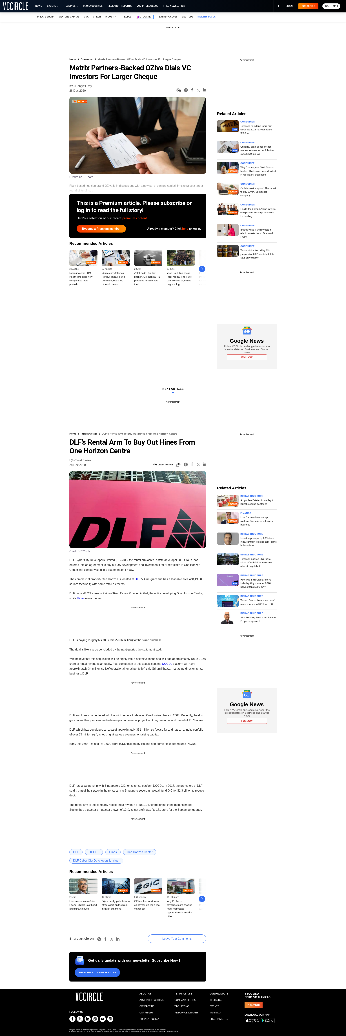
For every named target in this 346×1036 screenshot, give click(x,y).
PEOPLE (127, 17)
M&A (86, 17)
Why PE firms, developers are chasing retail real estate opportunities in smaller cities (179, 909)
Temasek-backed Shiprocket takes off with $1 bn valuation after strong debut (256, 562)
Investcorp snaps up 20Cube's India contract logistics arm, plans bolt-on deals (258, 542)
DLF (137, 579)
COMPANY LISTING (185, 1000)
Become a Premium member (101, 228)
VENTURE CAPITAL (69, 17)
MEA (335, 6)
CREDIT (97, 17)
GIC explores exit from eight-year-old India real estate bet (147, 905)
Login (289, 6)
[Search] (278, 6)
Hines (81, 598)
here (185, 228)
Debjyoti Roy (83, 85)
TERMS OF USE (183, 993)
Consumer (87, 59)
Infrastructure (89, 433)
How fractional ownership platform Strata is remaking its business (256, 521)
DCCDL (167, 663)
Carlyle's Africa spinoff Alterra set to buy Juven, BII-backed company (258, 192)
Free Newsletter (174, 6)
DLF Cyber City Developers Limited (96, 860)
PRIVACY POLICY (149, 1019)
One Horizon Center (139, 852)
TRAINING (215, 1012)
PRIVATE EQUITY (46, 17)
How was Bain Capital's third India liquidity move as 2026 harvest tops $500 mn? (255, 583)
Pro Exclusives (93, 6)
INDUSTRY (111, 17)
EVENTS (214, 1006)
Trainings (69, 6)
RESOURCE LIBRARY (186, 1012)
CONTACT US (146, 1006)
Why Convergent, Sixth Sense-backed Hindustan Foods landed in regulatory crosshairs (258, 171)
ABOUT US (145, 993)
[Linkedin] (204, 90)
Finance (246, 513)
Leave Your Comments (177, 938)
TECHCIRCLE (217, 1000)
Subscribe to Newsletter (97, 972)
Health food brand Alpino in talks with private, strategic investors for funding (258, 212)
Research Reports (120, 6)
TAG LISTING (181, 1006)
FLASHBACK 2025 (167, 17)
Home (72, 59)
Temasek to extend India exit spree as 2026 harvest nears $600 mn (256, 129)
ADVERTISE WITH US (151, 1000)
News (38, 6)
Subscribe (308, 6)
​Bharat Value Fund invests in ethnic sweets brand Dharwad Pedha (256, 233)
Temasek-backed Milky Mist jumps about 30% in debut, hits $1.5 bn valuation (257, 254)
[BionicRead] (178, 90)
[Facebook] (192, 90)
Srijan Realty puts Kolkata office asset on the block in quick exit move (116, 905)
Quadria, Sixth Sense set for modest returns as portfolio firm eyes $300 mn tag (257, 150)
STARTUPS (187, 17)
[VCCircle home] (16, 6)
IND (327, 6)
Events (51, 6)
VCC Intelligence (147, 6)
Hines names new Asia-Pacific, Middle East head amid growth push (83, 905)
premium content (134, 218)
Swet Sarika (83, 460)
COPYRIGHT (146, 1012)
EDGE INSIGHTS (219, 1019)
